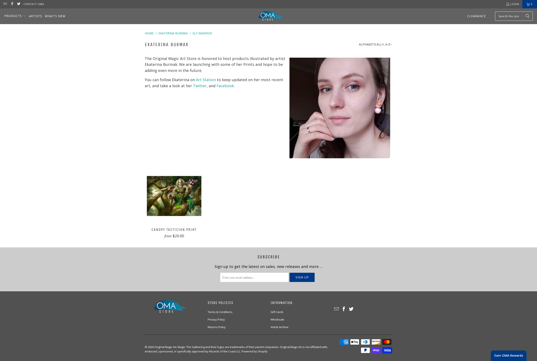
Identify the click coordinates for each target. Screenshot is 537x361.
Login (514, 4)
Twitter (200, 85)
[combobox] (514, 16)
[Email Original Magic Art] (5, 4)
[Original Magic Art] (268, 16)
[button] (15, 16)
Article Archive (279, 327)
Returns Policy (217, 327)
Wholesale (277, 319)
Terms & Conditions (220, 312)
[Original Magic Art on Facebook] (11, 4)
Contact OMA (33, 4)
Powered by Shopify (254, 351)
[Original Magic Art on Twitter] (18, 4)
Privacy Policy (216, 319)
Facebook (225, 85)
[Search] (527, 16)
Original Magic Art (165, 347)
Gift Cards (277, 312)
